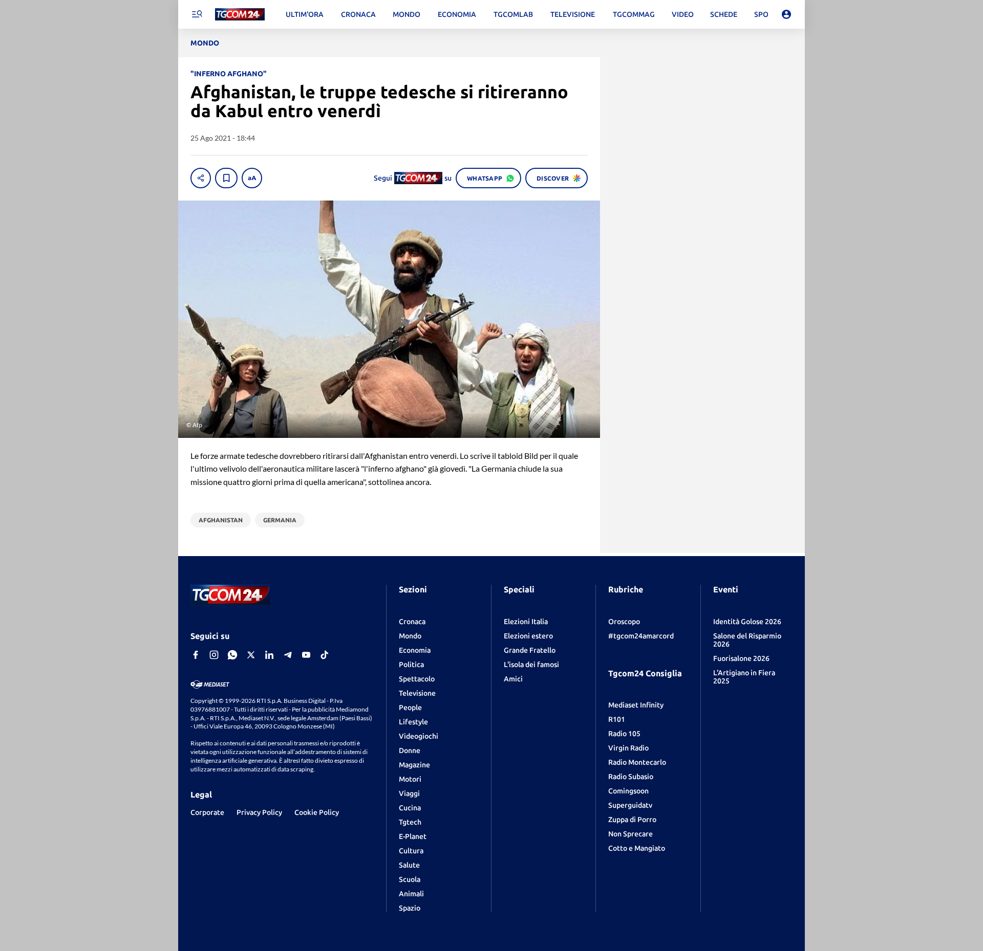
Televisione (417, 693)
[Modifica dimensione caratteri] (252, 178)
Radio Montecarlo (637, 762)
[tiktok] (324, 655)
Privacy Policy (259, 812)
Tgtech (410, 822)
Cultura (411, 851)
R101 (616, 719)
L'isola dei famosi (531, 664)
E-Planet (412, 836)
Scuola (409, 879)
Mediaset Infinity (636, 705)
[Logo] (240, 14)
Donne (409, 750)
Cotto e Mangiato (636, 848)
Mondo (410, 636)
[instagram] (214, 655)
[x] (251, 655)
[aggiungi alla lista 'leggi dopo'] (226, 178)
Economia (415, 650)
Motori (410, 779)
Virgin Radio (628, 748)
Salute (409, 865)
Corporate (207, 812)
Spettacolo (417, 679)
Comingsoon (628, 791)
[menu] (196, 14)
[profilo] (786, 14)
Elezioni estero (528, 636)
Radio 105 (624, 733)
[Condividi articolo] (200, 178)
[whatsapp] (232, 655)
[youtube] (306, 655)
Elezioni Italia (526, 621)
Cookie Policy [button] (316, 812)
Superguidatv (630, 805)
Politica (411, 664)
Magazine (414, 765)
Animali (411, 894)
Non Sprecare (630, 834)
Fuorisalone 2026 (741, 658)
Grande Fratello (529, 650)
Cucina (410, 808)
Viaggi (409, 793)
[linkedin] (269, 655)
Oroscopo (624, 621)
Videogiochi (418, 736)
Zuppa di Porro (632, 819)
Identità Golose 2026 (747, 621)
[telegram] (288, 655)
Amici (513, 679)
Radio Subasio (630, 776)
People (410, 707)
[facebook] (195, 655)
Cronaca (412, 621)
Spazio (409, 908)
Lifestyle (413, 722)
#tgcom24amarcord (641, 636)
